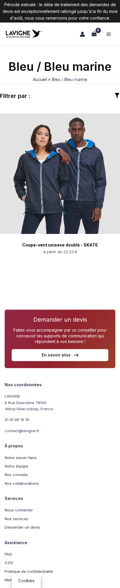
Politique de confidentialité (29, 571)
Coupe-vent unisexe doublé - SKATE (60, 244)
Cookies (26, 580)
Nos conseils (16, 474)
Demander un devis (22, 527)
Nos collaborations (22, 483)
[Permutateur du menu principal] (108, 34)
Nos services (16, 518)
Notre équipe (16, 466)
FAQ (8, 554)
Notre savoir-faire (21, 457)
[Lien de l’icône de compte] (82, 34)
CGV (9, 562)
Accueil (40, 79)
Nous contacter (19, 510)
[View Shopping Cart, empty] (94, 34)
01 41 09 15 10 (17, 419)
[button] (60, 355)
